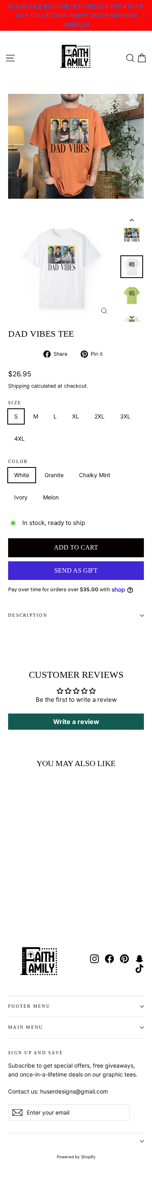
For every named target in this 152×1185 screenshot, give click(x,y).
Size (14, 403)
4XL (19, 438)
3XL (125, 416)
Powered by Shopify (76, 1156)
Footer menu (29, 1006)
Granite (54, 474)
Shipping (19, 386)
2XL (99, 416)
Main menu (25, 1027)
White (21, 474)
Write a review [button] (76, 722)
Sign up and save (35, 1052)
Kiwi (79, 497)
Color (18, 461)
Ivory (21, 497)
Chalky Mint (94, 474)
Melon (51, 497)
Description (27, 615)
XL (75, 416)
